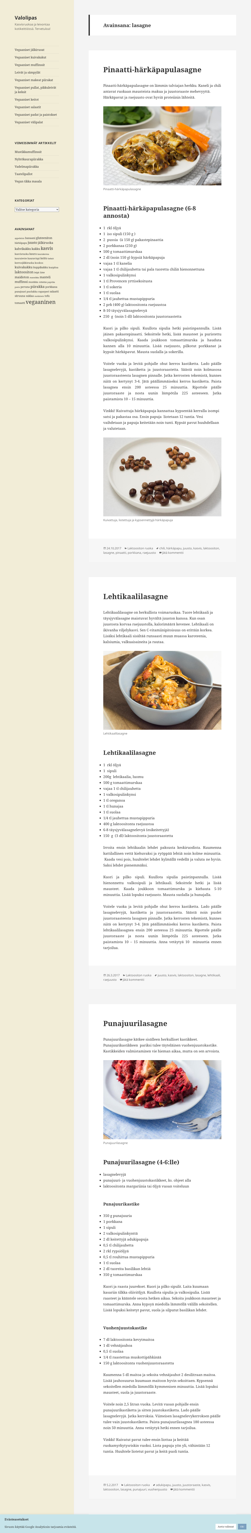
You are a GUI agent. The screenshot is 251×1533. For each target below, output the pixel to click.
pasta (17, 287)
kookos (39, 262)
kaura (33, 254)
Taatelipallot (24, 174)
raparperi (43, 291)
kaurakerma (43, 254)
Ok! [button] (242, 1526)
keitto (43, 258)
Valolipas (26, 17)
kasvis (47, 248)
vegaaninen (41, 302)
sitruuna (20, 296)
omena (43, 282)
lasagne (108, 553)
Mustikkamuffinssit (28, 152)
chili (162, 548)
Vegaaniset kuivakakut (30, 57)
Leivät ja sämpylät (27, 72)
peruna (25, 287)
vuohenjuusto (157, 1489)
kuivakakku (24, 267)
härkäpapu (21, 243)
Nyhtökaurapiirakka (29, 159)
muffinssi (21, 282)
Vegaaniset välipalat (29, 122)
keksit (51, 258)
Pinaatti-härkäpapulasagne (152, 69)
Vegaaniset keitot (27, 99)
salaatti (54, 291)
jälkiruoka (45, 242)
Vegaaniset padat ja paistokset (36, 115)
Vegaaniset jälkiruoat (29, 50)
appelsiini (19, 238)
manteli (45, 277)
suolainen (39, 296)
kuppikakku (40, 267)
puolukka (32, 291)
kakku (36, 249)
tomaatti (20, 303)
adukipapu (163, 1485)
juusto (32, 242)
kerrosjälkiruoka (24, 262)
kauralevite (21, 258)
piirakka (38, 286)
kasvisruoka (22, 254)
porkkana (51, 287)
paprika (51, 282)
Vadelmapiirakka (27, 167)
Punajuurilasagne (135, 1023)
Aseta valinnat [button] (226, 1526)
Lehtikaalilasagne (135, 596)
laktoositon (24, 271)
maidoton (22, 277)
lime (42, 272)
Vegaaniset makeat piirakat (34, 80)
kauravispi (34, 258)
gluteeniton (44, 238)
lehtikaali (213, 975)
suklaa (30, 296)
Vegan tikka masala (28, 181)
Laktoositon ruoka (140, 548)
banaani (30, 238)
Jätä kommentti (173, 553)
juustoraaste (191, 1485)
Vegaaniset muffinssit (30, 65)
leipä (36, 272)
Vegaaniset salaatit (28, 107)
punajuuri (20, 291)
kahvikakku (23, 249)
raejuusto (149, 553)
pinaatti (121, 553)
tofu (47, 296)
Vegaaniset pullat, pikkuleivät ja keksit (35, 90)
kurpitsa (53, 267)
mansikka (34, 277)
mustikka (33, 281)
